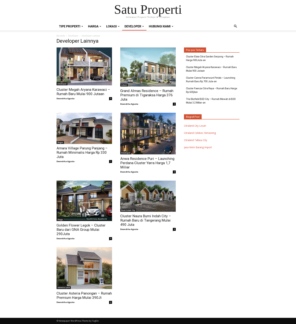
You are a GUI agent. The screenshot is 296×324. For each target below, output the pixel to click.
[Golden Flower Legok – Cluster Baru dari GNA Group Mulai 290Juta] (84, 201)
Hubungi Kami (160, 26)
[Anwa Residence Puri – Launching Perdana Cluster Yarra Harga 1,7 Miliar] (148, 133)
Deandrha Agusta (66, 98)
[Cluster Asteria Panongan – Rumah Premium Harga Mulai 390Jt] (84, 268)
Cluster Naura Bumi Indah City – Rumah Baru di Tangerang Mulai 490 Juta (145, 220)
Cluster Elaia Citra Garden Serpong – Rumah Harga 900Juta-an (210, 58)
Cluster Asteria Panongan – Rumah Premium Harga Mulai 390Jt (84, 295)
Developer (133, 26)
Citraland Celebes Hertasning (200, 133)
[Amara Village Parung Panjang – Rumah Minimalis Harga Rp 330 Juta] (84, 128)
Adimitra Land (64, 287)
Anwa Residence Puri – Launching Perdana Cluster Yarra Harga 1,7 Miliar (147, 163)
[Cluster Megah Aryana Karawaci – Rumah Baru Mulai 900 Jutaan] (84, 66)
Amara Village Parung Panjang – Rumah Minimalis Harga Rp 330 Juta (82, 152)
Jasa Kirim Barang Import (198, 147)
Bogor (60, 142)
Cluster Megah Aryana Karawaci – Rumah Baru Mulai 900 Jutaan (83, 92)
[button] (235, 26)
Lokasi (111, 26)
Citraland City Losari (195, 125)
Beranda (61, 35)
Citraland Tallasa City (195, 140)
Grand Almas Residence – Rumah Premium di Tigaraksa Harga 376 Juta (146, 95)
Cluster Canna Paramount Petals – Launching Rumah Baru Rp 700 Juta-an (210, 79)
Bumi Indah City (128, 210)
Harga (93, 26)
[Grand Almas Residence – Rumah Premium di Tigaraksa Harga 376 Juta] (148, 67)
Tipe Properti (69, 26)
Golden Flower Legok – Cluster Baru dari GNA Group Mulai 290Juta (81, 229)
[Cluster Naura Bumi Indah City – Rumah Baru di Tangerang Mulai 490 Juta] (148, 196)
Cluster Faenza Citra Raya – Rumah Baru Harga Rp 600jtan (211, 90)
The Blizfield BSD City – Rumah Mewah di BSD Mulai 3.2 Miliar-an (211, 101)
